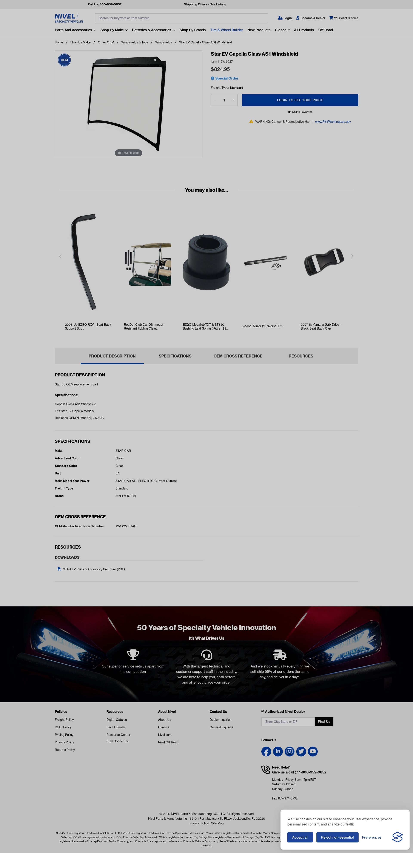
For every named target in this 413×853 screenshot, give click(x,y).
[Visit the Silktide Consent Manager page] (397, 837)
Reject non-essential (337, 837)
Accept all (300, 837)
